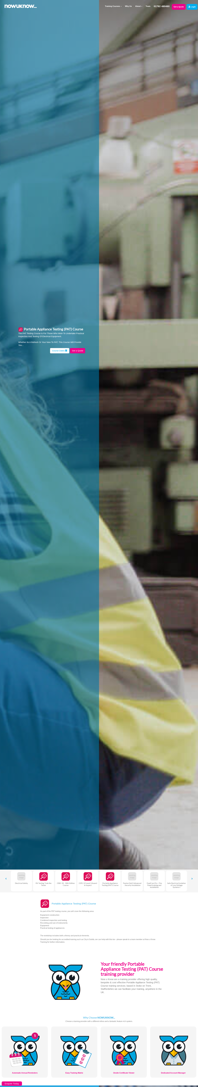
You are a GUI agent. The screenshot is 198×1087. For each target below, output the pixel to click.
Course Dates (58, 351)
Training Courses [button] (112, 6)
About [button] (138, 6)
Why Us (128, 6)
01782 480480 (162, 6)
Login (193, 7)
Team (148, 6)
